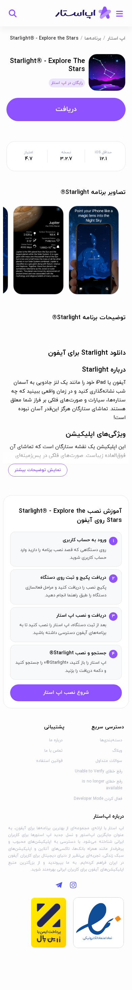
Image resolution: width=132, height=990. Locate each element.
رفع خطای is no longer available (102, 785)
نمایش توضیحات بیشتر (38, 470)
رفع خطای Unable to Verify (98, 771)
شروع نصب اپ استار (66, 692)
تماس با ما (53, 750)
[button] (94, 250)
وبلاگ (117, 750)
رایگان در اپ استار (67, 83)
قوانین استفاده (49, 761)
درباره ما (56, 740)
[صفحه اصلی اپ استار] (83, 13)
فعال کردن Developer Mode (98, 798)
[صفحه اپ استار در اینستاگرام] (73, 885)
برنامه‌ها (93, 38)
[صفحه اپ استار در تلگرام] (59, 885)
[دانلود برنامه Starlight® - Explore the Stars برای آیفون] (107, 71)
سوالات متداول (108, 761)
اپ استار (116, 38)
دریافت (66, 109)
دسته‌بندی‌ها (111, 740)
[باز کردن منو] (119, 13)
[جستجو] (12, 13)
